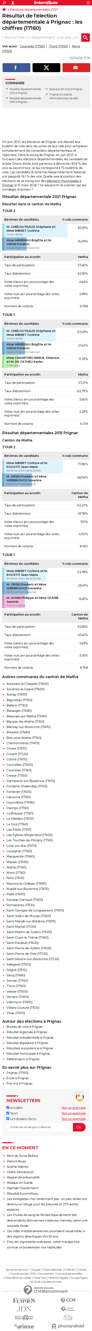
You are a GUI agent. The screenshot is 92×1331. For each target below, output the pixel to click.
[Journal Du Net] (24, 1309)
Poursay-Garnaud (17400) (24, 900)
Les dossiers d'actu (22, 1119)
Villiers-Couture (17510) (22, 1008)
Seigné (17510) (16, 970)
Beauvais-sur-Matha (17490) (26, 716)
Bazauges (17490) (18, 711)
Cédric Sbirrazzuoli (20, 1172)
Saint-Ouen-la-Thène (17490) (27, 937)
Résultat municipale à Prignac (28, 1054)
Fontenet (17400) (18, 792)
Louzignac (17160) (19, 851)
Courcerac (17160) (32, 46)
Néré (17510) (15, 878)
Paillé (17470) (15, 894)
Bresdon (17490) (18, 732)
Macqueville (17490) (20, 856)
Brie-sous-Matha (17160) (24, 738)
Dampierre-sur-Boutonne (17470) (30, 781)
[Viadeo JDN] (68, 1317)
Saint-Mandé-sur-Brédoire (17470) (30, 921)
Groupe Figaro (79, 1277)
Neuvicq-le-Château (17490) (26, 883)
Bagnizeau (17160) (19, 700)
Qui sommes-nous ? (18, 1269)
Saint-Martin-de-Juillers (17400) (29, 932)
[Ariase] (24, 1326)
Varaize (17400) (17, 991)
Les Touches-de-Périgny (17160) (29, 840)
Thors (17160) (58, 46)
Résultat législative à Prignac (27, 1043)
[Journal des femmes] (24, 1300)
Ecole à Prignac (17, 1078)
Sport (13, 1113)
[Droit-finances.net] (68, 1309)
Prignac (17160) (17, 1073)
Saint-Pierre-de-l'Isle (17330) (26, 954)
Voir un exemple (74, 1108)
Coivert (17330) (17, 754)
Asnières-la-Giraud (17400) (25, 689)
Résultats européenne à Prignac (29, 1048)
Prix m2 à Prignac (19, 1083)
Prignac (54, 94)
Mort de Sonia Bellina (22, 1156)
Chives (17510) (16, 748)
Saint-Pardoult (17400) (22, 943)
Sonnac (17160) (17, 981)
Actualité (15, 1108)
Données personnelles (69, 1273)
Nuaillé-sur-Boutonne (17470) (27, 889)
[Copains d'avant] (24, 1317)
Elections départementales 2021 (34, 10)
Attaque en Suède (20, 1183)
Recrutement (46, 1273)
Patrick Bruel (16, 1161)
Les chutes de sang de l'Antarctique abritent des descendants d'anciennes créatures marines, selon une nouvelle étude (47, 1220)
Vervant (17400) (17, 997)
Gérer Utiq (40, 1277)
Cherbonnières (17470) (22, 743)
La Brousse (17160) (19, 813)
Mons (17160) (15, 873)
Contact (82, 1269)
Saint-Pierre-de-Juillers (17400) (28, 948)
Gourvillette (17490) (20, 802)
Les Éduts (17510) (18, 830)
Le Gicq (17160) (17, 824)
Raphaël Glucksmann (23, 1188)
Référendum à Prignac (23, 1059)
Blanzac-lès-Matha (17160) (25, 722)
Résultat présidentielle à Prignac (30, 1038)
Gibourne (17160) (18, 797)
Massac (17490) (17, 862)
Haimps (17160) (17, 808)
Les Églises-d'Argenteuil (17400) (29, 835)
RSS (33, 1273)
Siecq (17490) (15, 975)
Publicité (69, 1269)
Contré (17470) (16, 759)
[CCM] (68, 1300)
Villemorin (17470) (19, 1002)
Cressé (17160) (16, 776)
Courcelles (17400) (19, 765)
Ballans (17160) (17, 705)
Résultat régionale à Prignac (26, 1032)
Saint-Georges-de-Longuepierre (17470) (35, 910)
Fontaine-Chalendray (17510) (26, 786)
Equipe (36, 1269)
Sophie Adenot (18, 1167)
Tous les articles (19, 1273)
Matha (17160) (16, 867)
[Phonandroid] (68, 1326)
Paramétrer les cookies (18, 1277)
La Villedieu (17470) (20, 819)
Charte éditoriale (52, 1269)
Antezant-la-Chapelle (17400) (27, 684)
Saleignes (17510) (18, 964)
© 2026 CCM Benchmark (46, 1281)
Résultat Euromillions (23, 1194)
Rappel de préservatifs (23, 1177)
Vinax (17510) (15, 1013)
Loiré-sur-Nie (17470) (21, 846)
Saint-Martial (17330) (21, 927)
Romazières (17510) (20, 905)
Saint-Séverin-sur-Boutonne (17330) (32, 959)
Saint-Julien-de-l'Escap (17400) (28, 916)
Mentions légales (58, 1277)
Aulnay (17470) (16, 694)
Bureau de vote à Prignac (24, 1027)
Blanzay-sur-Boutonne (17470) (28, 727)
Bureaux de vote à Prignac (66, 89)
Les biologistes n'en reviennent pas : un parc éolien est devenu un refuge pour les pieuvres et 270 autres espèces (47, 1204)
